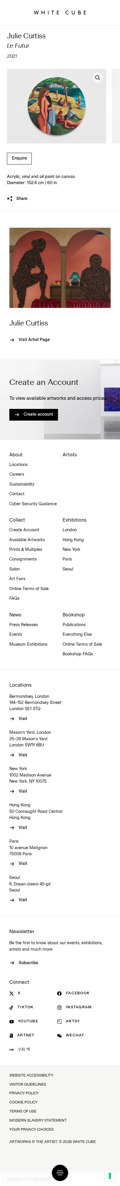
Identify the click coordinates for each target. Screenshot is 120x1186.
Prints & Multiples (25, 550)
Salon (14, 569)
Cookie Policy (23, 1102)
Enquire (19, 158)
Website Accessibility (31, 1075)
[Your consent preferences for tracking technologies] (109, 1175)
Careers (16, 474)
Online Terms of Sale (29, 589)
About (16, 455)
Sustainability (21, 484)
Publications (74, 625)
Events (15, 635)
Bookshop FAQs (78, 654)
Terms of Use (22, 1111)
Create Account (24, 530)
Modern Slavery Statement (38, 1120)
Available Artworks (27, 540)
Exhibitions (75, 520)
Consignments (23, 559)
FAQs (14, 599)
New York (71, 550)
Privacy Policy (24, 1093)
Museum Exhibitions (28, 644)
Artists (70, 455)
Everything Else (77, 635)
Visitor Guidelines (27, 1084)
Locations (18, 465)
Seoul (68, 569)
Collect (17, 520)
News (15, 615)
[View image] (97, 77)
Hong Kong (73, 540)
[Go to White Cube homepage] (60, 13)
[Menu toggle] (60, 1173)
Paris (67, 559)
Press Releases (23, 625)
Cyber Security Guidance (33, 504)
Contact (16, 494)
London (70, 530)
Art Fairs (17, 579)
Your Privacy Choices (31, 1130)
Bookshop (74, 615)
